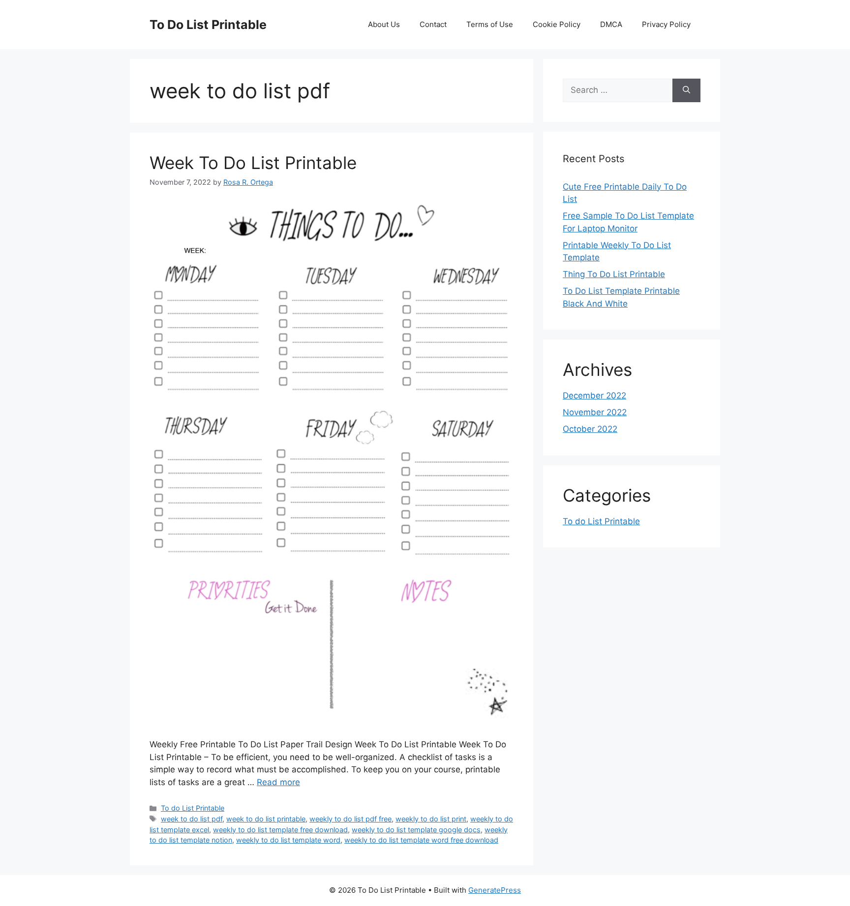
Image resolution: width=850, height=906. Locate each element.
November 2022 (595, 412)
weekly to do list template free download (280, 829)
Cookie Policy (556, 24)
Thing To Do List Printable (614, 274)
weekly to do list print (430, 819)
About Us (384, 24)
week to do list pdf (191, 819)
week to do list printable (265, 819)
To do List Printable (192, 808)
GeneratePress (494, 890)
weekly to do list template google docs (416, 829)
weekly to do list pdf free (350, 819)
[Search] (686, 90)
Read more (278, 782)
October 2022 (590, 429)
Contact (433, 24)
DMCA (611, 24)
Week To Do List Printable (253, 162)
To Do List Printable (208, 24)
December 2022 (594, 395)
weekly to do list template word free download (421, 840)
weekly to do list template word (288, 840)
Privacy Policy (666, 24)
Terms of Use (489, 24)
